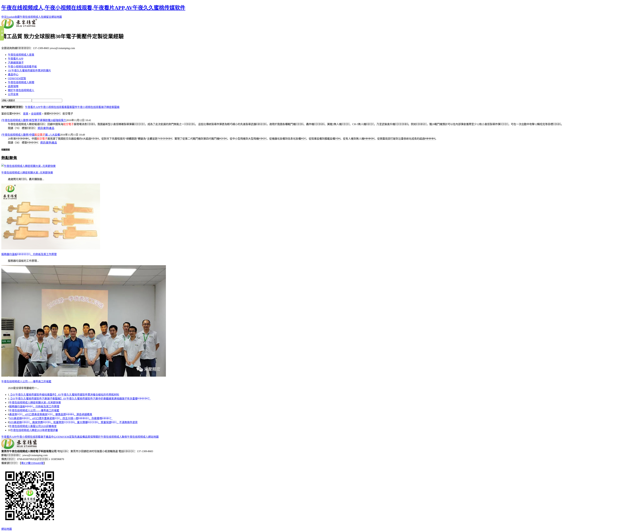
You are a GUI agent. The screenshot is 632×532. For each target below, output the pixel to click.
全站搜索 (36, 113)
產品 (51, 128)
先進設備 (79, 436)
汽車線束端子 (16, 62)
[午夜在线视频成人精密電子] (19, 27)
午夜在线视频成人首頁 (21, 54)
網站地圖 (56, 16)
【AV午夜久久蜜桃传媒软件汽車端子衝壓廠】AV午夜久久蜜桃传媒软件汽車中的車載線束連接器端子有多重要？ (80, 398)
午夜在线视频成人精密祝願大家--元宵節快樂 (35, 402)
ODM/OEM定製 (17, 78)
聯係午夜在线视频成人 (135, 436)
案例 (46, 128)
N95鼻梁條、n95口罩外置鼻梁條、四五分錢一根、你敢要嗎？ (61, 418)
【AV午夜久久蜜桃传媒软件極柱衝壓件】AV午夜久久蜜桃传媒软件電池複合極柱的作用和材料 (64, 394)
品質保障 (13, 86)
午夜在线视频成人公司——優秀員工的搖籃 (34, 410)
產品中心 (13, 74)
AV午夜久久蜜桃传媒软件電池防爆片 (29, 70)
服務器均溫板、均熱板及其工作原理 (34, 406)
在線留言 (46, 16)
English (10, 16)
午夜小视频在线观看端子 (91, 107)
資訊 (40, 128)
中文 (4, 16)
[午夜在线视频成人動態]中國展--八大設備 (30, 134)
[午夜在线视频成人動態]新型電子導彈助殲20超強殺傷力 (33, 120)
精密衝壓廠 (112, 107)
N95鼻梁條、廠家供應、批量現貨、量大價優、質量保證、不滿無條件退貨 (73, 422)
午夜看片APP (15, 58)
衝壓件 (73, 107)
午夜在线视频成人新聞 (21, 82)
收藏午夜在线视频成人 (27, 16)
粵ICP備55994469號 (32, 463)
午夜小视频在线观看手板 (22, 66)
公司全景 (13, 94)
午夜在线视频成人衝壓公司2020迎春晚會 (33, 426)
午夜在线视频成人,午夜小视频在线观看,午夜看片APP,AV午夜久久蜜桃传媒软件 (93, 8)
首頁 (25, 113)
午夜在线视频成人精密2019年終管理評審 (34, 430)
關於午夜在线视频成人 (21, 90)
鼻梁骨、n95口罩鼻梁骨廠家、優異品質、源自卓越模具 (50, 414)
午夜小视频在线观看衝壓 (54, 107)
